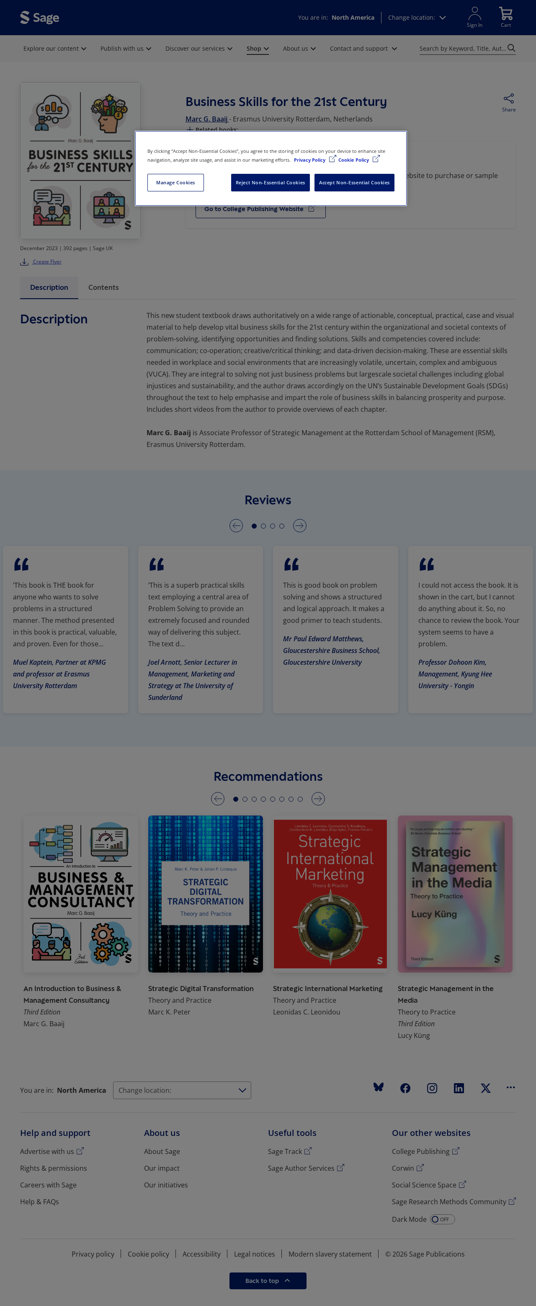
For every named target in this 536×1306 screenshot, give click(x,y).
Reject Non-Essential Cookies (270, 182)
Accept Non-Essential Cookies (354, 182)
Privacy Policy (310, 160)
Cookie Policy (354, 160)
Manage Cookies (175, 182)
